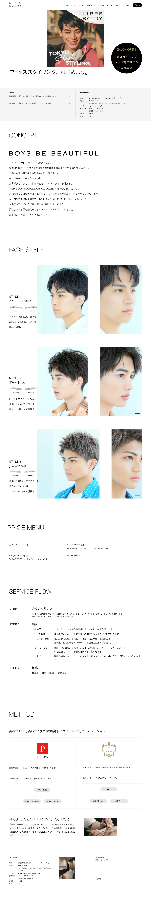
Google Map (119, 98)
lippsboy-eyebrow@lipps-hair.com (29, 873)
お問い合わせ (99, 857)
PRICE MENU (90, 5)
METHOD (114, 5)
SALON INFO (124, 5)
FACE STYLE (78, 5)
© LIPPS (98, 879)
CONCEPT (68, 5)
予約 (136, 5)
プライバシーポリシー (102, 860)
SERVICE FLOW (103, 5)
